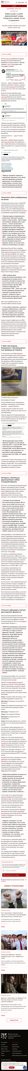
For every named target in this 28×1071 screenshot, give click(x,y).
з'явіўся (9, 64)
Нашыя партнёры (15, 1046)
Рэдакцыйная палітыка (17, 1051)
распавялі (23, 621)
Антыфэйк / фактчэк (14, 8)
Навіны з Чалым (4, 1048)
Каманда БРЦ (15, 1044)
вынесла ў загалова (9, 252)
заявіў (3, 493)
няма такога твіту (9, 142)
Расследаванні (4, 1042)
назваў (25, 485)
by (19, 2)
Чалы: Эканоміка (4, 1046)
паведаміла (4, 759)
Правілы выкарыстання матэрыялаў (19, 1055)
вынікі (13, 551)
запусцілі (3, 97)
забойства (8, 58)
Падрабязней (22, 1065)
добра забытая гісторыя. (15, 682)
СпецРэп (3, 1055)
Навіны (2, 1053)
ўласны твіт (12, 87)
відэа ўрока (16, 585)
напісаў (11, 406)
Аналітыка (3, 1044)
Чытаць (3, 926)
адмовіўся (4, 743)
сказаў (7, 266)
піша (15, 135)
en (23, 2)
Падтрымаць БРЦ (15, 1042)
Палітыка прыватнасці (16, 1053)
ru (21, 2)
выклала (10, 692)
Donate (14, 6)
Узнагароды (14, 1048)
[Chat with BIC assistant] (24, 1068)
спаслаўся (24, 210)
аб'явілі (19, 353)
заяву (9, 799)
